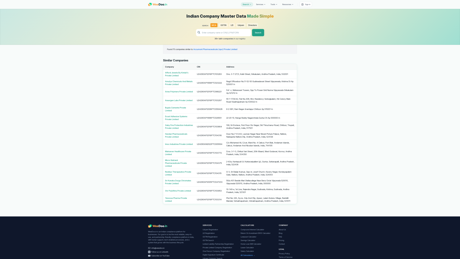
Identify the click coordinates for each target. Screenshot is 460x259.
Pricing (281, 240)
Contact (282, 244)
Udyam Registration (210, 230)
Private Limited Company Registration (217, 248)
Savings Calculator (248, 240)
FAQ (280, 237)
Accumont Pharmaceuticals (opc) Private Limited (215, 49)
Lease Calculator (247, 248)
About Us (282, 230)
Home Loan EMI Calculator (251, 244)
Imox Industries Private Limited (179, 144)
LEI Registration (209, 233)
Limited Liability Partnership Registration (218, 244)
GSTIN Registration (210, 237)
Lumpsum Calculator (248, 237)
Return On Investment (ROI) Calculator (255, 233)
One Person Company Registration (216, 251)
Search (246, 4)
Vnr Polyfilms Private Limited (178, 191)
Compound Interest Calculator (252, 230)
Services (259, 4)
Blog (280, 233)
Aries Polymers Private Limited (179, 91)
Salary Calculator (247, 251)
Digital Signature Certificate (213, 255)
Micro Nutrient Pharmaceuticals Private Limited (176, 163)
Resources (286, 4)
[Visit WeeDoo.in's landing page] (157, 4)
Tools (272, 4)
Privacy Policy (284, 254)
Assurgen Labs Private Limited (179, 100)
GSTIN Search (208, 240)
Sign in (307, 4)
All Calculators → (248, 255)
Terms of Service (285, 257)
